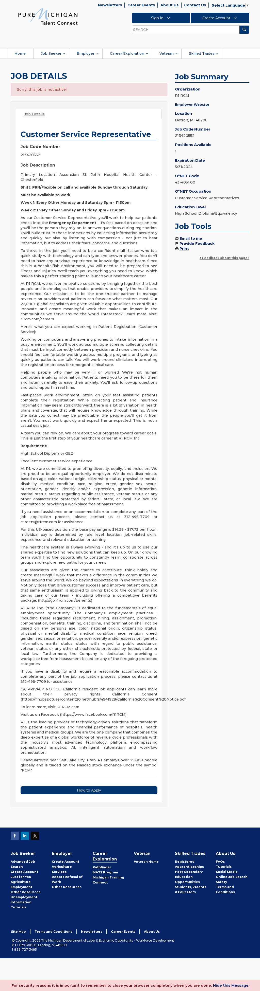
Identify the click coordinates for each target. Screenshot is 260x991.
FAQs (220, 862)
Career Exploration (127, 53)
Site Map (18, 931)
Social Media (227, 872)
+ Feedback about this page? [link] (224, 258)
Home (20, 53)
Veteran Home (146, 862)
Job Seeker (51, 53)
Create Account (216, 18)
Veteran (166, 53)
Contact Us (195, 5)
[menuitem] (20, 53)
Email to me (191, 238)
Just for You (21, 877)
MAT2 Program (105, 872)
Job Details (34, 114)
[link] (48, 16)
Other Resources (25, 892)
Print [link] (184, 248)
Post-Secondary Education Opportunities (189, 877)
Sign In (158, 18)
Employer (85, 53)
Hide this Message (231, 985)
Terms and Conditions (53, 931)
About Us (169, 5)
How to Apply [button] (89, 790)
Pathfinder (102, 867)
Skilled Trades (202, 53)
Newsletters (110, 5)
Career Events (141, 5)
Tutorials (18, 907)
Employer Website (192, 104)
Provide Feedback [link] (197, 243)
